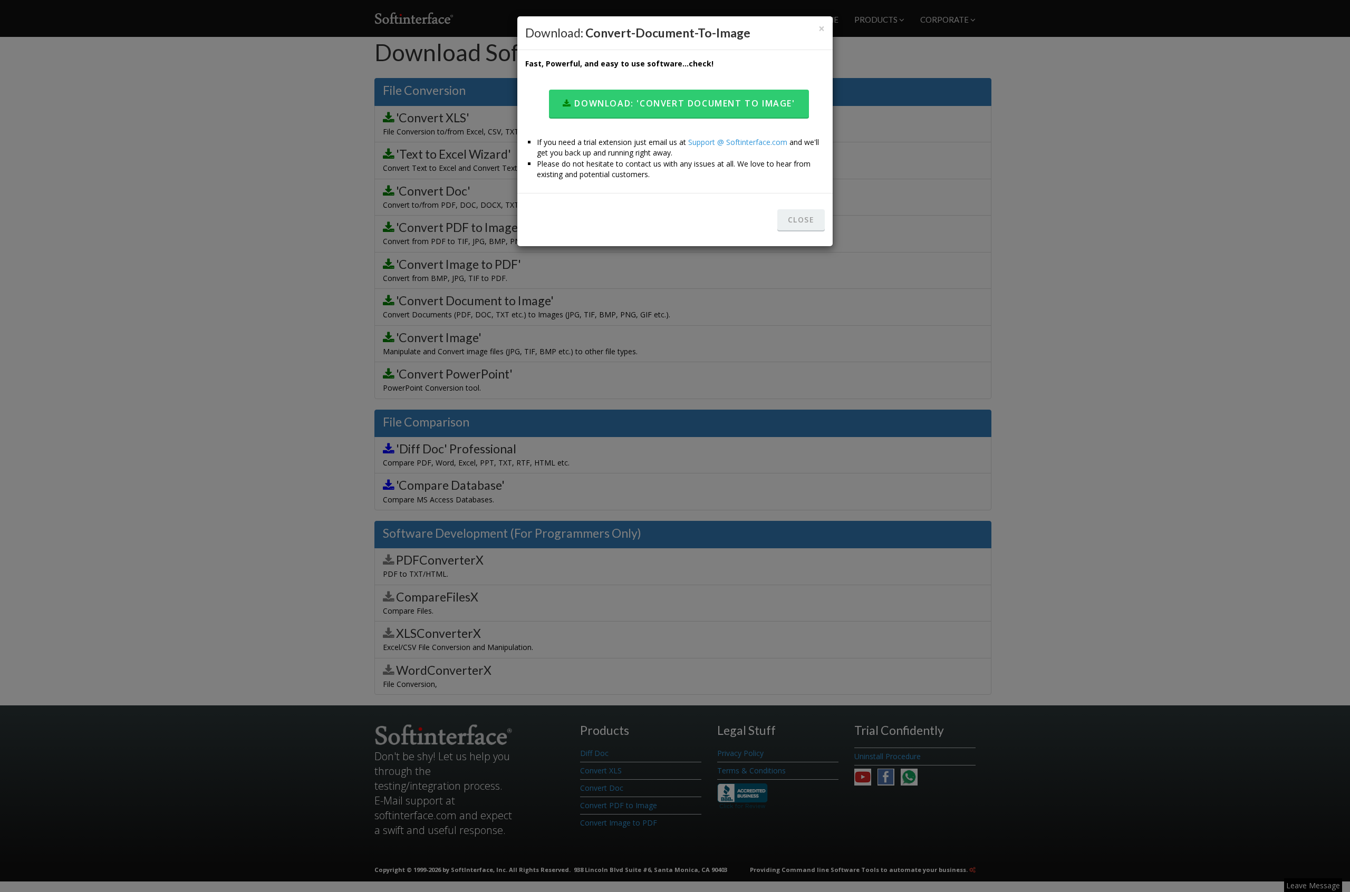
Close (801, 220)
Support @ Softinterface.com (737, 142)
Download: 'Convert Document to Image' (683, 103)
